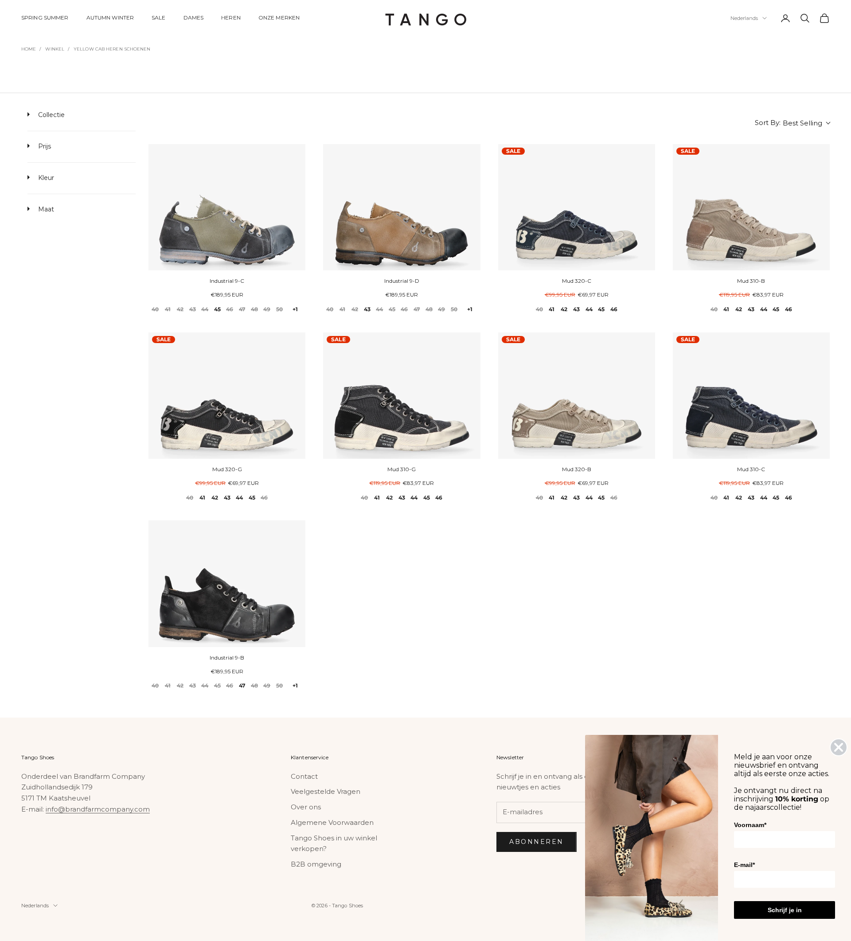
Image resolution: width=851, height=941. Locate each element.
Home (28, 49)
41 (168, 309)
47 (242, 309)
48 (254, 309)
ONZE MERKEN (279, 17)
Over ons (306, 807)
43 (192, 309)
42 (180, 309)
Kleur (45, 178)
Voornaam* (750, 824)
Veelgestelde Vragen (325, 791)
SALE (158, 17)
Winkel (54, 49)
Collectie (50, 115)
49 (266, 309)
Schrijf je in (785, 910)
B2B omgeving (316, 864)
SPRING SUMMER (45, 17)
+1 (295, 309)
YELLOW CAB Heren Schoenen (112, 49)
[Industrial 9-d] (401, 207)
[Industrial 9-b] (226, 583)
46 (229, 309)
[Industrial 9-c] (226, 207)
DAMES (193, 17)
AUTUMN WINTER (110, 17)
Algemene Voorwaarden (332, 822)
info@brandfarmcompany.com (98, 809)
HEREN (231, 17)
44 (204, 309)
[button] (792, 123)
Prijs (43, 146)
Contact (304, 776)
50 (279, 309)
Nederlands (744, 18)
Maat (45, 209)
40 (155, 309)
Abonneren (536, 842)
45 (217, 309)
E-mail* (744, 864)
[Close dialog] (838, 747)
